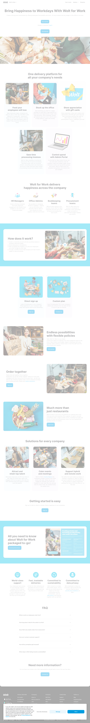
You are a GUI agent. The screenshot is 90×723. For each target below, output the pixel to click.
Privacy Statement (25, 715)
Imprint (7, 716)
